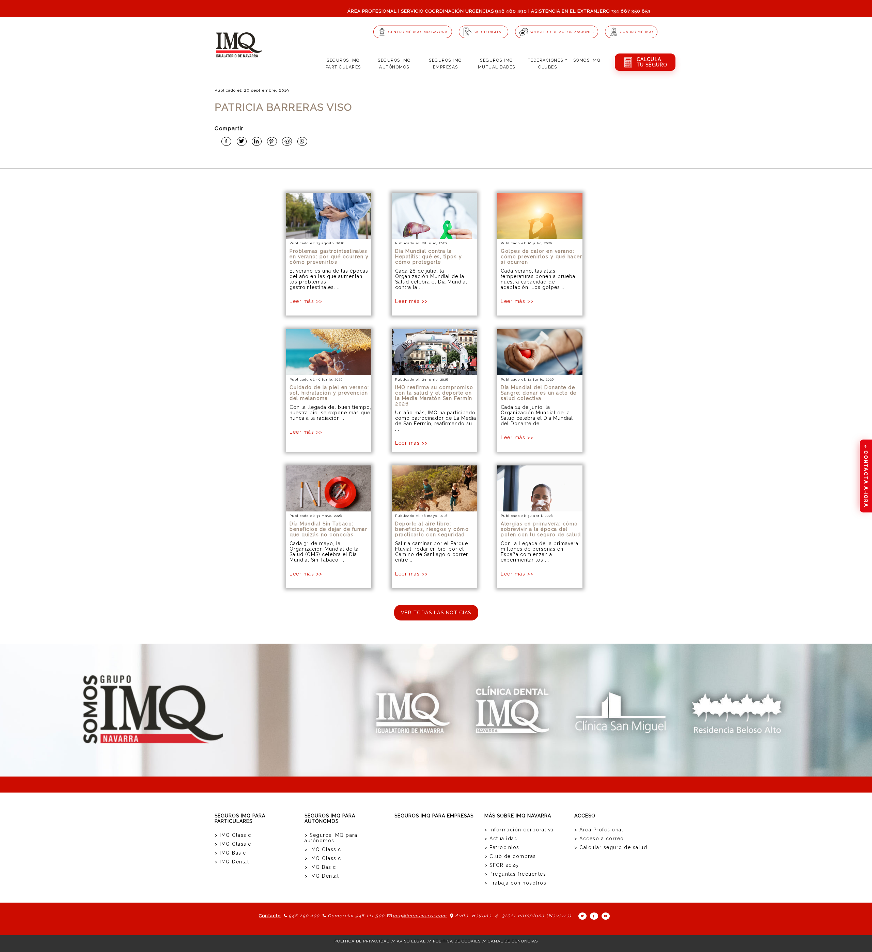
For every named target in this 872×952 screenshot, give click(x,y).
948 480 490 (511, 11)
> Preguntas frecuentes (515, 874)
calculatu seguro (652, 62)
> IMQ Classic (233, 835)
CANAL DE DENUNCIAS (513, 941)
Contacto (270, 915)
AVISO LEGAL (411, 941)
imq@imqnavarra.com (420, 915)
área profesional (372, 11)
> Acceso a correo (599, 838)
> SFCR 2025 (501, 865)
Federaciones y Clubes (548, 64)
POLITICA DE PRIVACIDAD (362, 941)
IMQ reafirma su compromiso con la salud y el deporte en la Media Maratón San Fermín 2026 (434, 395)
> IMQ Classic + (235, 844)
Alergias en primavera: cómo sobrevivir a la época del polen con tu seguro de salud (541, 529)
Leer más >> (306, 301)
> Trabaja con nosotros (515, 883)
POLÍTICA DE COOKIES (457, 941)
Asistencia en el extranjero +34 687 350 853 (591, 11)
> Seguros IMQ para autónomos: (331, 837)
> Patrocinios (501, 847)
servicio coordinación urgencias (447, 11)
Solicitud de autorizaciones (562, 32)
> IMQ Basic (230, 853)
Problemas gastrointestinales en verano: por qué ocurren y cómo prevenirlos (329, 256)
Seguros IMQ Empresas (445, 64)
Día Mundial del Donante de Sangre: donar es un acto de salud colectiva (539, 393)
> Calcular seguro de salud (610, 847)
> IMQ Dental (232, 861)
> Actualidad (501, 838)
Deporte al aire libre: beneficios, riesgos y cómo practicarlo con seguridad (432, 529)
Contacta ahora (866, 475)
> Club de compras (510, 856)
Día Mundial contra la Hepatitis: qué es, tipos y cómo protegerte (428, 256)
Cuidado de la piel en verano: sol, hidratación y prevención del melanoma (329, 393)
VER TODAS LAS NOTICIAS (436, 612)
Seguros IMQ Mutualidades (496, 64)
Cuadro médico (636, 32)
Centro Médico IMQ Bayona (418, 32)
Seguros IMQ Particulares (343, 64)
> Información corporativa (519, 829)
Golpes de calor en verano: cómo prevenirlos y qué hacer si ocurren (541, 256)
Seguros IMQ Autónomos (394, 64)
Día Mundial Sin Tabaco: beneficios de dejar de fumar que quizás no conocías (328, 529)
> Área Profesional (598, 829)
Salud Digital (489, 32)
